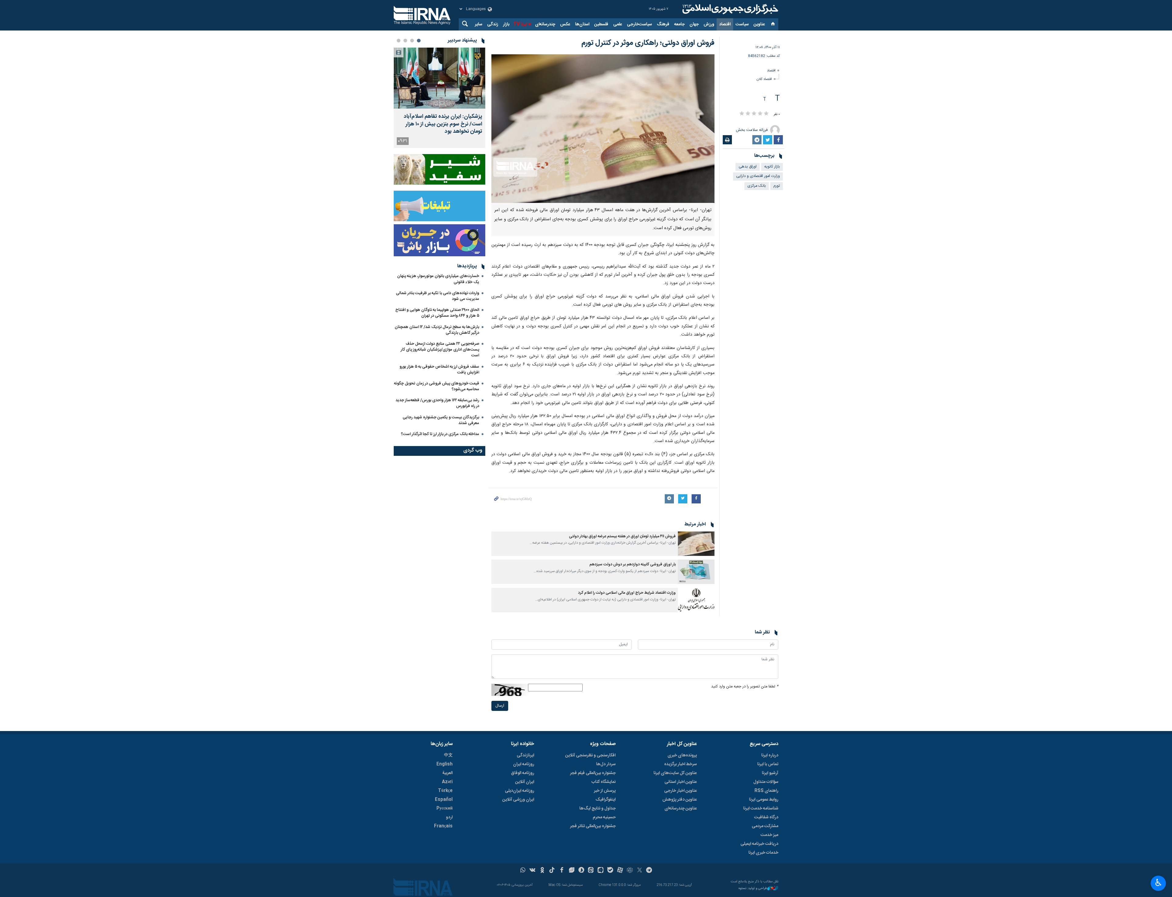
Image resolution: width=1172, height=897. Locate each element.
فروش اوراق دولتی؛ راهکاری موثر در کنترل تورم (647, 43)
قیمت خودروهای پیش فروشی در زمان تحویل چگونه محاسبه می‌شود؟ (436, 386)
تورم (776, 186)
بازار (506, 24)
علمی (617, 24)
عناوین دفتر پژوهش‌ (679, 799)
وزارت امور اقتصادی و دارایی (758, 176)
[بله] (610, 871)
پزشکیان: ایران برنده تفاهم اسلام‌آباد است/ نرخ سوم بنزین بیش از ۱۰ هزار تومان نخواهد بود (443, 124)
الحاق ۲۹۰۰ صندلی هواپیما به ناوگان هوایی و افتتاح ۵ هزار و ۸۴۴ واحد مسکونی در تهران (437, 313)
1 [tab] (419, 40)
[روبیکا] (630, 871)
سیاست (742, 24)
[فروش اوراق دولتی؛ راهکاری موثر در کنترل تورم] (602, 128)
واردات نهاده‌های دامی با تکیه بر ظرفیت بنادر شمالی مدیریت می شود (437, 296)
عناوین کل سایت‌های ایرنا (675, 773)
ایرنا (729, 9)
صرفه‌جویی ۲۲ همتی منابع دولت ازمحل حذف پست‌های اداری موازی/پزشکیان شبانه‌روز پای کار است (440, 349)
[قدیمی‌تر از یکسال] (696, 543)
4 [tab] (398, 40)
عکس (565, 24)
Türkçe (445, 790)
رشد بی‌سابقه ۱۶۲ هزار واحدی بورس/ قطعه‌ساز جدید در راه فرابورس (437, 403)
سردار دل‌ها (606, 764)
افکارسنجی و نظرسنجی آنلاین (590, 755)
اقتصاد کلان (764, 79)
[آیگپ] (600, 871)
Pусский (444, 808)
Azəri (447, 782)
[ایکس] (639, 871)
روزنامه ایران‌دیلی (519, 790)
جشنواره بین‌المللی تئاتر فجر (593, 826)
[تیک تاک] (552, 871)
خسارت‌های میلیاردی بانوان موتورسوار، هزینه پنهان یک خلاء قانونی (438, 279)
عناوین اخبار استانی (680, 782)
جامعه (679, 24)
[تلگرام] (649, 871)
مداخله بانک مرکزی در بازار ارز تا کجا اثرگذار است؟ (440, 434)
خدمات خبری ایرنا (763, 852)
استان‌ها (582, 24)
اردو (449, 817)
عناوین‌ (759, 24)
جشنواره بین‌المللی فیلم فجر (593, 773)
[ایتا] (591, 871)
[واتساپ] (523, 871)
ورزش (709, 24)
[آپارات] (620, 871)
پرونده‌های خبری (682, 755)
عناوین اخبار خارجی (680, 790)
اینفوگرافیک (605, 799)
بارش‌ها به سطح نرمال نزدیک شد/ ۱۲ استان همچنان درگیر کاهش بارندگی (437, 330)
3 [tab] (405, 40)
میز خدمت (769, 835)
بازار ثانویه (772, 167)
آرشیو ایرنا (770, 773)
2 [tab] (412, 40)
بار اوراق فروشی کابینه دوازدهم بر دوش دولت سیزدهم (632, 564)
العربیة (447, 773)
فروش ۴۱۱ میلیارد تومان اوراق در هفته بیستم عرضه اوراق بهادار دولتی (622, 536)
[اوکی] (542, 871)
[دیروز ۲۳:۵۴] (439, 78)
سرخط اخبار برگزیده (680, 764)
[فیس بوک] (562, 871)
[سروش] (581, 871)
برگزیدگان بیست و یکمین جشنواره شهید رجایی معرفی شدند (441, 420)
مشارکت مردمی (765, 826)
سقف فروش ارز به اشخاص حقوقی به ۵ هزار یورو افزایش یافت (439, 369)
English (444, 764)
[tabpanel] (439, 98)
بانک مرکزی (756, 186)
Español (444, 799)
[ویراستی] (571, 871)
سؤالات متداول (765, 782)
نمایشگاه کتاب (603, 782)
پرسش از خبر (605, 790)
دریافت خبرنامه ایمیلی (759, 844)
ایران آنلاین (524, 782)
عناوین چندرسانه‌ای (680, 808)
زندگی (492, 24)
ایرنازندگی (525, 755)
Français (443, 826)
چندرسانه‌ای (545, 24)
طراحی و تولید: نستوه (753, 888)
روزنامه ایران (523, 764)
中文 (448, 755)
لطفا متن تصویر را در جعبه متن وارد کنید (744, 687)
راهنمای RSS (766, 790)
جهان (694, 24)
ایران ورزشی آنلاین (518, 799)
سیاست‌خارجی (639, 24)
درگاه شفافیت (766, 817)
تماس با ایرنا (767, 764)
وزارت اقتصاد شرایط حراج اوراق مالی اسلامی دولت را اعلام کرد (627, 593)
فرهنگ (663, 24)
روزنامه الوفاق (522, 773)
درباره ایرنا (769, 755)
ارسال (499, 706)
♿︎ (1158, 882)
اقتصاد (725, 24)
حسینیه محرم (604, 817)
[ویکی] (532, 871)
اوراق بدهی (748, 167)
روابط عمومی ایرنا (763, 799)
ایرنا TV (520, 24)
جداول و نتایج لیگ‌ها (597, 808)
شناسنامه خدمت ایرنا (760, 808)
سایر (478, 24)
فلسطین (601, 24)
